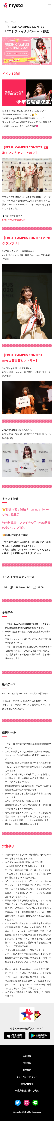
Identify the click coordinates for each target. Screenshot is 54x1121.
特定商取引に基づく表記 (27, 1090)
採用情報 (27, 1063)
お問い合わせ (27, 1083)
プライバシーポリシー (27, 1076)
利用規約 (27, 1069)
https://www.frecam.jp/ (14, 219)
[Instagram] (27, 1103)
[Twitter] (18, 1103)
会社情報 (27, 1056)
